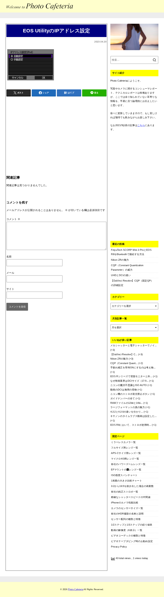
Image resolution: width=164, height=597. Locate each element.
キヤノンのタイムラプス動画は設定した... (133, 416)
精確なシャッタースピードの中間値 (130, 497)
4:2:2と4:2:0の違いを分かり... (126, 411)
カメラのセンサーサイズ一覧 (127, 508)
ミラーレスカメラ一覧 (123, 442)
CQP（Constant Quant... (124, 363)
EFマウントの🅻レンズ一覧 (126, 469)
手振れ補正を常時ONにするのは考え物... (133, 367)
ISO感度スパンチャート (124, 475)
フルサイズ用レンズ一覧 (124, 447)
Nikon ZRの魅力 (119, 358)
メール (10, 272)
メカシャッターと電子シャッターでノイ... (133, 345)
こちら (141, 125)
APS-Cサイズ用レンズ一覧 (126, 453)
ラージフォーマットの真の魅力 (127, 407)
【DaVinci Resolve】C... (124, 354)
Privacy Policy (119, 546)
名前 (9, 256)
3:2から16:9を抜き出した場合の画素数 (132, 486)
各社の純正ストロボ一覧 (124, 491)
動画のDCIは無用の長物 (123, 389)
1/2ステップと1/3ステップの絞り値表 (131, 524)
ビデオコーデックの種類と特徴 (128, 535)
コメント (13, 219)
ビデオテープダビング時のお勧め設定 (132, 541)
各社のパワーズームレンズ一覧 (128, 464)
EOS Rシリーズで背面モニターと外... (131, 376)
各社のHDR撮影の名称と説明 (127, 513)
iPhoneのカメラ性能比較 (124, 502)
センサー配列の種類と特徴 (125, 519)
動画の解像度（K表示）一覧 (126, 530)
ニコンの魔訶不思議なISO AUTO (128, 385)
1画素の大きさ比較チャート (126, 480)
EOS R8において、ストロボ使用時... (130, 425)
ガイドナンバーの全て (122, 398)
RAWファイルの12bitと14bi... (126, 403)
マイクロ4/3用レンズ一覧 (125, 458)
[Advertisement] (56, 129)
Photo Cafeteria (75, 589)
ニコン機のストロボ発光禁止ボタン (130, 394)
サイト (10, 288)
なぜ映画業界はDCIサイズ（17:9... (129, 381)
